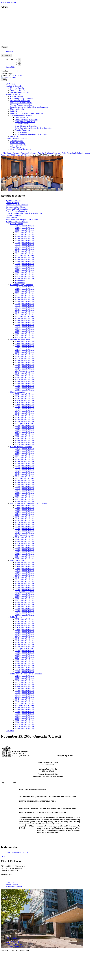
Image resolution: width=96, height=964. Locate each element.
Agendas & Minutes (13, 94)
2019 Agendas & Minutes (24, 238)
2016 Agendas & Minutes (24, 245)
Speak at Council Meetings (20, 92)
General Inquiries (12, 884)
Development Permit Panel (20, 101)
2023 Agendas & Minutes (24, 230)
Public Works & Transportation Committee (30, 134)
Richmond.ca (10, 51)
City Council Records (11, 153)
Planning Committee (17, 109)
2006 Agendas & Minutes (24, 266)
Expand (4, 47)
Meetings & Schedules (14, 86)
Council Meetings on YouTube (17, 852)
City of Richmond (13, 938)
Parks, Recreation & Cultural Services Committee (33, 128)
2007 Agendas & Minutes (24, 264)
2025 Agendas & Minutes (24, 226)
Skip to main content (8, 2)
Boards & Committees (14, 886)
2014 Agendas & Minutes (24, 249)
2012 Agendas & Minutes (24, 253)
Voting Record (15, 147)
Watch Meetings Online (19, 90)
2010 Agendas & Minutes (24, 257)
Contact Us (10, 882)
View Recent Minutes (18, 145)
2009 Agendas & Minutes (24, 259)
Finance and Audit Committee (21, 103)
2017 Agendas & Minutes (24, 243)
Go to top (4, 856)
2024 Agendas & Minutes (24, 228)
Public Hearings (16, 111)
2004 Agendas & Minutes (24, 270)
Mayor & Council (12, 942)
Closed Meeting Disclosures (20, 149)
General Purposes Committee (21, 105)
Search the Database (17, 143)
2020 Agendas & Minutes (24, 236)
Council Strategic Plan (14, 944)
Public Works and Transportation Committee (26, 113)
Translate (18, 75)
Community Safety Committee (21, 99)
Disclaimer (14, 136)
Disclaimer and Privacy (14, 946)
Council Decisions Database (16, 139)
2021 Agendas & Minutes (24, 234)
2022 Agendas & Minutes (24, 232)
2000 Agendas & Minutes (24, 278)
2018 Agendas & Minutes (24, 241)
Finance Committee (22, 124)
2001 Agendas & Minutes (24, 276)
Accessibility (6, 55)
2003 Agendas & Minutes (24, 272)
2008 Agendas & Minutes (20, 155)
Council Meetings (16, 96)
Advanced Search (16, 141)
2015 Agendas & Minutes (24, 247)
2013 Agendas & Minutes (24, 251)
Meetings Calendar (17, 88)
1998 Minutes (20, 283)
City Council (10, 84)
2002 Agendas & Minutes (24, 274)
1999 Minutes (20, 280)
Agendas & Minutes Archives (21, 115)
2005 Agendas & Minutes (24, 268)
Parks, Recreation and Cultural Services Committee (29, 107)
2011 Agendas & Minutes (24, 255)
